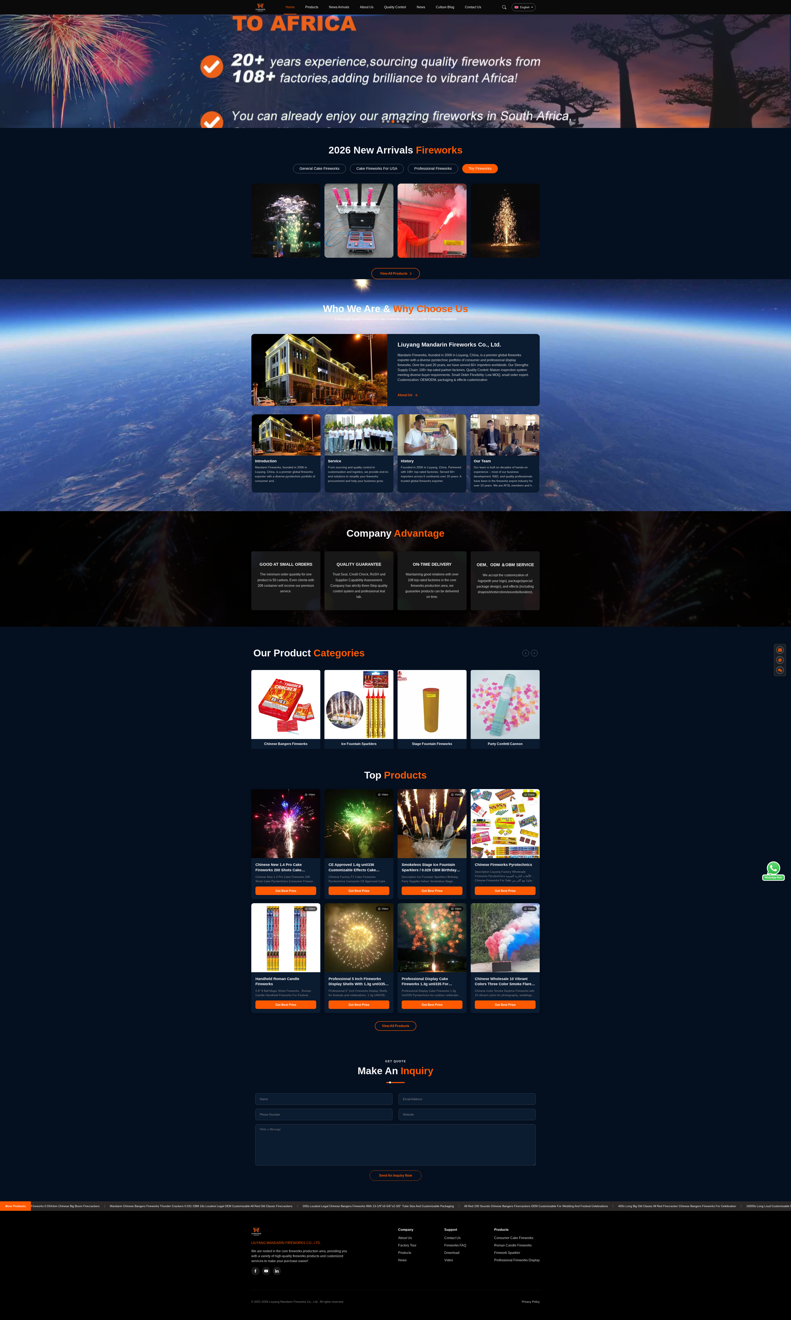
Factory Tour (407, 1245)
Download (451, 1252)
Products (311, 7)
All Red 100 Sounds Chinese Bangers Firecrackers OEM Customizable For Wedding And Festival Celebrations (340, 1206)
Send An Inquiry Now (395, 1175)
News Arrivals (339, 7)
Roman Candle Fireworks (513, 1245)
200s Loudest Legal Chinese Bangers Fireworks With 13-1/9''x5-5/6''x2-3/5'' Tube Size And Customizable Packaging (182, 1206)
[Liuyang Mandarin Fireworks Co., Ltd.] (261, 7)
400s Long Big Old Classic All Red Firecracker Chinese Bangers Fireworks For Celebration (481, 1206)
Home (290, 7)
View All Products (393, 273)
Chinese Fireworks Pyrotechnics (503, 865)
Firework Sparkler (507, 1252)
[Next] (534, 653)
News (421, 7)
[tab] (383, 121)
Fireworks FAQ (455, 1245)
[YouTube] (266, 1271)
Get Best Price (285, 890)
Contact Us (473, 7)
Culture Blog (445, 7)
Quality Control (395, 7)
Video (448, 1260)
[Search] (504, 7)
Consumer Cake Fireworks (513, 1238)
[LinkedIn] (277, 1271)
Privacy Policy (531, 1301)
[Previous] (525, 653)
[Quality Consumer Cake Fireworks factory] (395, 71)
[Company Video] (319, 370)
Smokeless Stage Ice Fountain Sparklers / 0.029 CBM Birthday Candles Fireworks (429, 870)
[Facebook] (255, 1271)
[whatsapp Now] (773, 879)
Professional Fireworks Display (517, 1260)
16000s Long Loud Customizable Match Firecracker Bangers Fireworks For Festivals (605, 1206)
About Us (366, 7)
